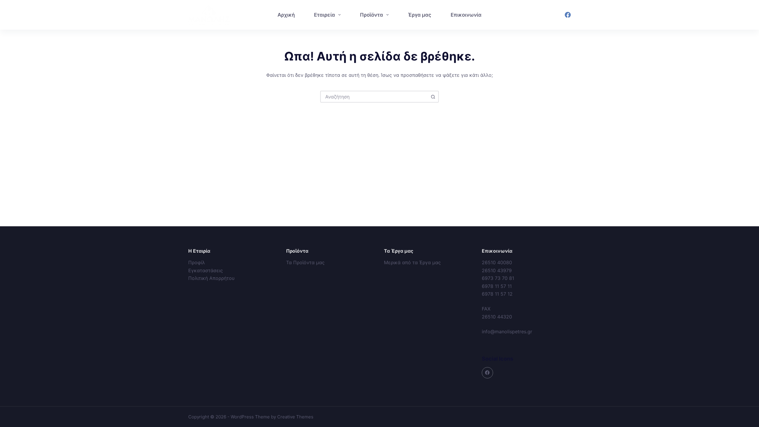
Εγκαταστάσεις (205, 270)
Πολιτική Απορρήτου (211, 278)
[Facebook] (568, 15)
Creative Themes (295, 417)
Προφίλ (196, 262)
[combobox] (374, 97)
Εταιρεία (324, 15)
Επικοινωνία (466, 15)
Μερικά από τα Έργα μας (412, 262)
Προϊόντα (371, 15)
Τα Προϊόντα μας (305, 262)
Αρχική (286, 15)
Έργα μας (419, 15)
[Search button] (433, 96)
